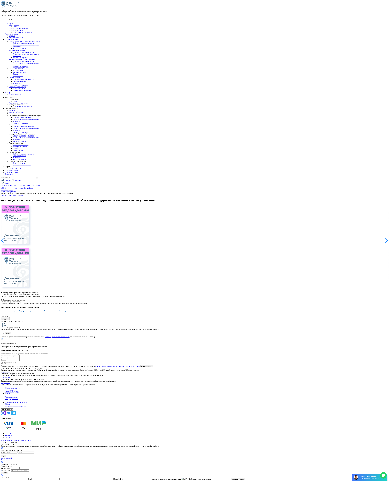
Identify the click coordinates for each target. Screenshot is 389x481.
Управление (17, 47)
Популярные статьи (11, 172)
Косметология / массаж (17, 50)
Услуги (7, 92)
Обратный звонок (7, 409)
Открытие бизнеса (19, 81)
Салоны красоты (14, 78)
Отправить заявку (146, 366)
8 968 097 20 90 (6, 188)
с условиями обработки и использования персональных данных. (117, 366)
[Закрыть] (2, 339)
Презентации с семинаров (22, 90)
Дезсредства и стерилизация (23, 32)
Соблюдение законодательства (23, 43)
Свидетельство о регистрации (15, 406)
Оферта (7, 404)
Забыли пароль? (6, 458)
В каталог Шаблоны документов (12, 195)
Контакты (13, 185)
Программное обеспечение (18, 28)
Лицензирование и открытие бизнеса (26, 45)
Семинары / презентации (17, 87)
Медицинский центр (20, 72)
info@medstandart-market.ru (23, 188)
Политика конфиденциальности (16, 402)
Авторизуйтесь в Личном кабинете (57, 337)
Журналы (12, 36)
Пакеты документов (16, 68)
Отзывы (8, 333)
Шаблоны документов (12, 39)
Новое (15, 27)
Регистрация (5, 460)
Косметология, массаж (20, 70)
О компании (9, 174)
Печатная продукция (12, 34)
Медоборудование (11, 390)
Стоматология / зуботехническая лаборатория (25, 41)
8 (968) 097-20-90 (25, 440)
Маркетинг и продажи (20, 48)
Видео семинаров (19, 88)
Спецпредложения (11, 170)
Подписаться (5, 372)
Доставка (8, 437)
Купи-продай (9, 23)
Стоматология (18, 76)
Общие (15, 74)
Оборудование (14, 25)
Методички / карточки (16, 37)
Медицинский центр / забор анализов (22, 59)
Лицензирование (15, 94)
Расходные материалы (16, 30)
